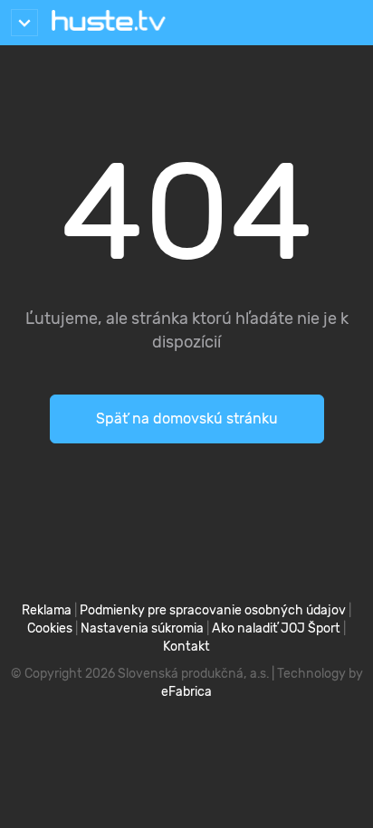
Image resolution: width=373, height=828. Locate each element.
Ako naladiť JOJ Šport (276, 628)
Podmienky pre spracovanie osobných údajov (213, 610)
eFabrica (186, 692)
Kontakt (186, 646)
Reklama (47, 610)
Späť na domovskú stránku (187, 418)
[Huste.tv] (109, 22)
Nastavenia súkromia (142, 628)
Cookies (49, 628)
